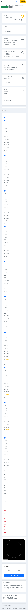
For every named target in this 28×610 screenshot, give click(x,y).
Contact (7, 608)
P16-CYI (4, 9)
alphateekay (13, 589)
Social (10, 608)
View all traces (8, 111)
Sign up (23, 1)
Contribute (15, 608)
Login (17, 1)
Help (3, 608)
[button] (26, 7)
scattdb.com (9, 605)
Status (20, 608)
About (24, 608)
